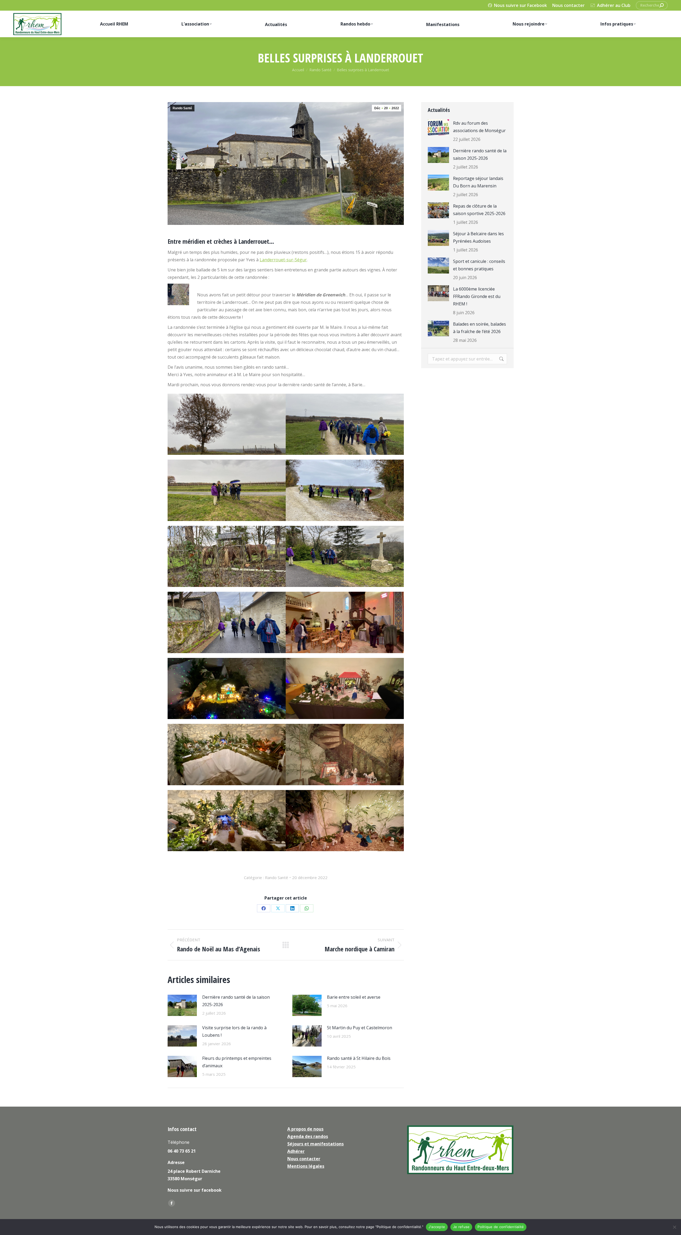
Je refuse (461, 1227)
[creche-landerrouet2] (227, 820)
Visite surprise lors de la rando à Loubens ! (234, 1031)
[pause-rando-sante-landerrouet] (227, 490)
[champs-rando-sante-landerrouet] (227, 424)
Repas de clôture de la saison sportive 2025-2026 (479, 209)
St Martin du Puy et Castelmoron (359, 1028)
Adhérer (296, 1151)
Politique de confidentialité (500, 1227)
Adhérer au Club (613, 5)
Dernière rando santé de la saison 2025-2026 (236, 1000)
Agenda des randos (307, 1136)
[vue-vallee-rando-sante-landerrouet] (345, 556)
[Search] (661, 5)
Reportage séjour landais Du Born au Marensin (478, 182)
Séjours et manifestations (315, 1144)
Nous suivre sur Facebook (520, 5)
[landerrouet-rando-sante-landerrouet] (227, 622)
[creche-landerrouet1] (345, 820)
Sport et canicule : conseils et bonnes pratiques (479, 265)
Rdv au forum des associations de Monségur (479, 126)
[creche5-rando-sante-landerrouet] (227, 754)
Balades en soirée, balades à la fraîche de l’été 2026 (479, 327)
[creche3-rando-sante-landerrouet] (227, 688)
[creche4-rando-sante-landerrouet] (345, 754)
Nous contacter (568, 5)
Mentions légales (305, 1166)
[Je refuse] (674, 1227)
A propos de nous (305, 1129)
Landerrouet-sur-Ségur (283, 260)
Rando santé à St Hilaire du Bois (359, 1058)
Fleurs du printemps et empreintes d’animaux (236, 1062)
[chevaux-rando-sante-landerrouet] (227, 556)
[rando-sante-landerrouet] (345, 424)
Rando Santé (182, 108)
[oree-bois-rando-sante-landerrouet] (345, 490)
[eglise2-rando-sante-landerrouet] (345, 622)
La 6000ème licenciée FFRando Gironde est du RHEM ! (476, 296)
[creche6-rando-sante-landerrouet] (345, 688)
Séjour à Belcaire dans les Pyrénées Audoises (478, 237)
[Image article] (182, 1005)
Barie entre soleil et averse (353, 997)
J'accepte (437, 1227)
